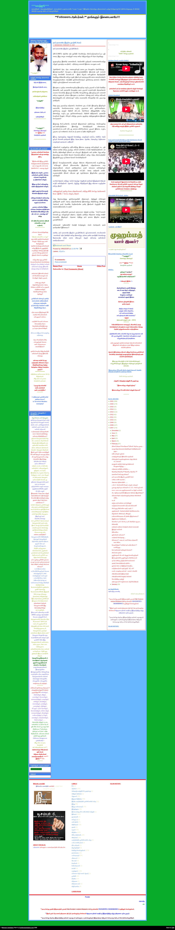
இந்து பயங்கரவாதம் (77, 807)
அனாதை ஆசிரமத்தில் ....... (120, 482)
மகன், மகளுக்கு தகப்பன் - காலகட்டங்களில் (124, 571)
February (115, 444)
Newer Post (57, 266)
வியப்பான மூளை (117, 552)
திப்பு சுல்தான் (76, 845)
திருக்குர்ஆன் (76, 848)
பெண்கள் (75, 863)
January (114, 584)
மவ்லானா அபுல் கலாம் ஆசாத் (80, 873)
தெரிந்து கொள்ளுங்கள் (79, 850)
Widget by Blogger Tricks (113, 44)
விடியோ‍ (74, 878)
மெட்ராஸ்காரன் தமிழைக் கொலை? (122, 550)
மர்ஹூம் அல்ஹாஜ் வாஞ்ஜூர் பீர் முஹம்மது (126, 381)
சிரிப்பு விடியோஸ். (77, 835)
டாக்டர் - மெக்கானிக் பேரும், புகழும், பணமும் (125, 485)
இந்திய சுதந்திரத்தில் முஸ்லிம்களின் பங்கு (84, 801)
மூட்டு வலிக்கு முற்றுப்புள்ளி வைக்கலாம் (123, 560)
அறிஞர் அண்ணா (77, 794)
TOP (173, 927)
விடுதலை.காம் (76, 884)
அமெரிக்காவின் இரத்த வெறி (120, 574)
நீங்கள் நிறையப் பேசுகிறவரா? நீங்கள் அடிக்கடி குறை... (127, 446)
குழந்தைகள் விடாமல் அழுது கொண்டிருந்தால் (125, 555)
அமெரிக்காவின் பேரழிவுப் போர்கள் (122, 576)
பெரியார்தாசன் (76, 866)
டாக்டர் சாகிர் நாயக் (77, 842)
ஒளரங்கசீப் (75, 817)
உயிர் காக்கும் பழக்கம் (118, 454)
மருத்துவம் (75, 871)
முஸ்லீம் (74, 876)
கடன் (113, 500)
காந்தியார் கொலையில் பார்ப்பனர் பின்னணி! (124, 506)
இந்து (73, 804)
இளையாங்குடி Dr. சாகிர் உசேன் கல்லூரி (83, 812)
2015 (111, 407)
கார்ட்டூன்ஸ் (75, 822)
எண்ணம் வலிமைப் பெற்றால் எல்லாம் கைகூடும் (125, 527)
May (113, 436)
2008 (111, 425)
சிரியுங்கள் (75, 837)
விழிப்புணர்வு (75, 886)
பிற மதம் (74, 860)
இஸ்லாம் (74, 814)
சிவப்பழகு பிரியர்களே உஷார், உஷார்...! (122, 508)
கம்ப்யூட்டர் (75, 819)
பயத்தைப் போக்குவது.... (119, 537)
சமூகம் (74, 830)
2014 (111, 409)
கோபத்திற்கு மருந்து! (118, 579)
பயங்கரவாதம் (76, 855)
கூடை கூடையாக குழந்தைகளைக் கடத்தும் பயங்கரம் (127, 490)
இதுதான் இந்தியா (77, 799)
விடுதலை (75, 881)
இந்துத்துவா (75, 809)
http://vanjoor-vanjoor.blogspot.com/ (79, 909)
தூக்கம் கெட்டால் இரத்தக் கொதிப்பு (122, 566)
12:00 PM (74, 249)
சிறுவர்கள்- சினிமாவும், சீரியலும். (121, 514)
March (114, 441)
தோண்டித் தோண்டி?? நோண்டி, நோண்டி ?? (124, 472)
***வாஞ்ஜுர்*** (40, 6)
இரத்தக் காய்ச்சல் (117, 529)
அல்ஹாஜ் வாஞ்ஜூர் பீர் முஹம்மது (81, 791)
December (115, 430)
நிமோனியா (115, 532)
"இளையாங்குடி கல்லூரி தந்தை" (126, 385)
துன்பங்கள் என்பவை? (118, 535)
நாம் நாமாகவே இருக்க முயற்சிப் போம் (67, 43)
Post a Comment (61, 262)
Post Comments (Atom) (73, 269)
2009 (111, 422)
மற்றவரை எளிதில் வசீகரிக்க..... (121, 469)
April (113, 438)
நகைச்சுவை (75, 853)
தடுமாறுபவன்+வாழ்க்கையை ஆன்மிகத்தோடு (125, 582)
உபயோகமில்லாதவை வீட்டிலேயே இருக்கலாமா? (125, 516)
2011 (111, 417)
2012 (111, 414)
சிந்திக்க (62, 251)
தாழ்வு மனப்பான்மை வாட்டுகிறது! (121, 503)
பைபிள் (74, 868)
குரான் (74, 827)
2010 (111, 420)
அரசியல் (74, 789)
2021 (111, 401)
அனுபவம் (75, 796)
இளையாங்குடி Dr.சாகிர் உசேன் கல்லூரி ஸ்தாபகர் (126, 390)
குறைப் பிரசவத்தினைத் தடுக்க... (121, 563)
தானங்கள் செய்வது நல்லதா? (120, 474)
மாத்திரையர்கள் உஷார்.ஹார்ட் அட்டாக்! (123, 568)
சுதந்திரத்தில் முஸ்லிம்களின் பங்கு (82, 840)
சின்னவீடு (115, 524)
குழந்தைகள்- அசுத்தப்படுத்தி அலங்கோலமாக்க (125, 511)
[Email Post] (80, 249)
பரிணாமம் (75, 858)
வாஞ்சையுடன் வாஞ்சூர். (40, 683)
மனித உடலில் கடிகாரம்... (119, 479)
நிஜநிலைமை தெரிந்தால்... (119, 519)
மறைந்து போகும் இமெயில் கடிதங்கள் (122, 456)
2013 (111, 412)
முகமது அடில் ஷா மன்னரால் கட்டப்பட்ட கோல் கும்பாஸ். (127, 487)
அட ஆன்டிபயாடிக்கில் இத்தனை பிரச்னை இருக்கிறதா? (128, 493)
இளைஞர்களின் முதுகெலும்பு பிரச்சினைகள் (124, 558)
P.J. (73, 786)
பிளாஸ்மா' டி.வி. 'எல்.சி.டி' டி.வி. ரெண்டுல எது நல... (126, 521)
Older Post (101, 266)
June (113, 433)
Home (79, 266)
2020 (111, 404)
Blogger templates (8, 927)
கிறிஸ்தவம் (75, 825)
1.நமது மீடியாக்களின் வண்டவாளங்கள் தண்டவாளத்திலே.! (40, 388)
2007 (111, 428)
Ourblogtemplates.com (26, 927)
